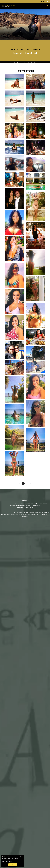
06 (34, 62)
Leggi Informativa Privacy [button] (7, 861)
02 (17, 62)
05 (31, 62)
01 (14, 62)
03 (20, 62)
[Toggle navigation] (47, 5)
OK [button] (12, 864)
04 (28, 62)
